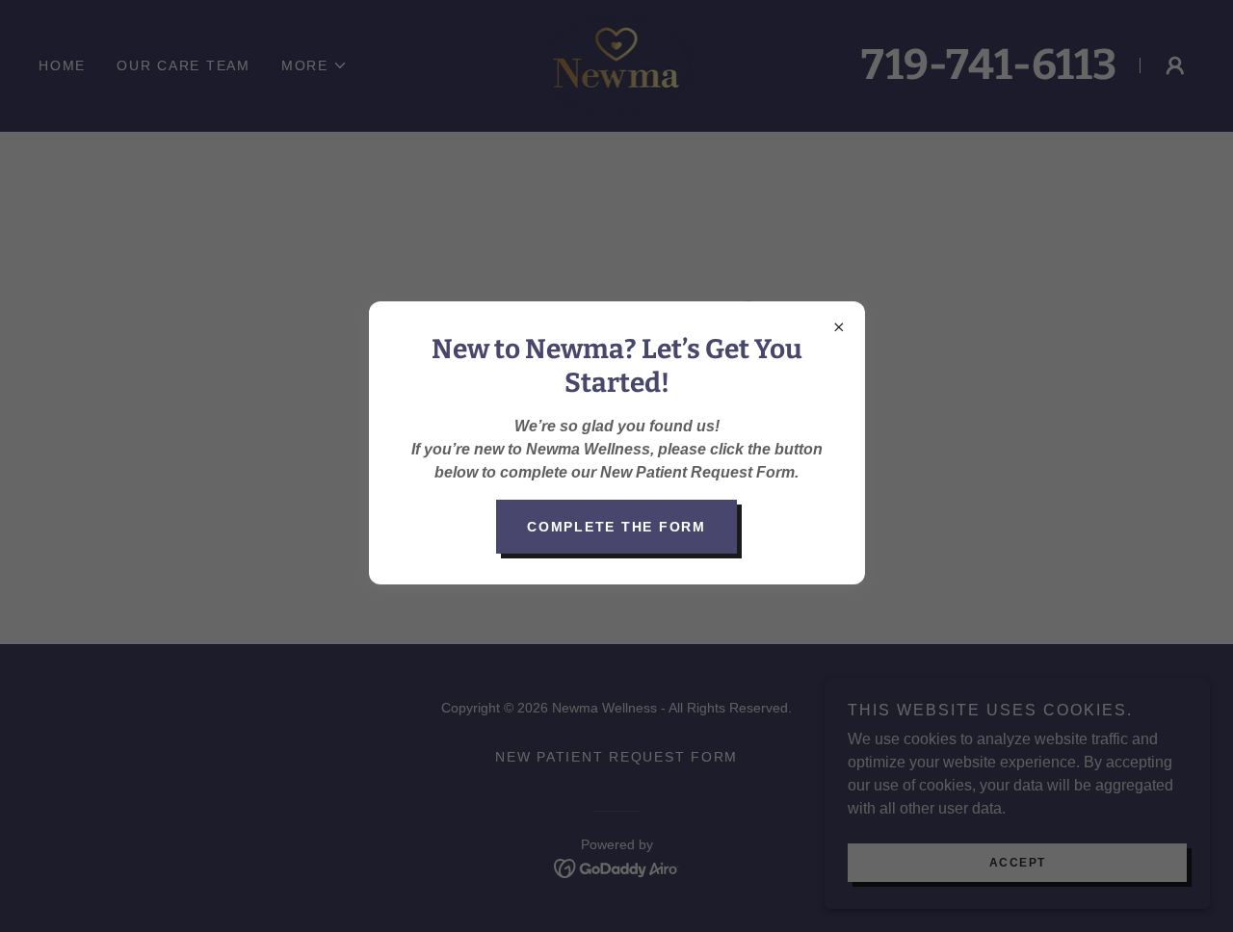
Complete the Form (616, 526)
